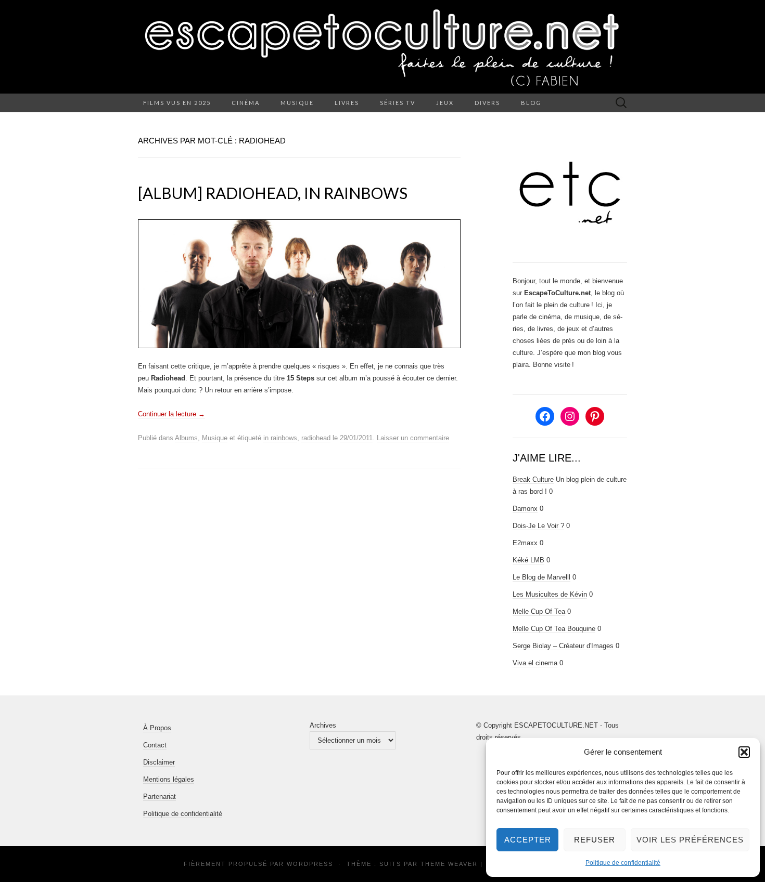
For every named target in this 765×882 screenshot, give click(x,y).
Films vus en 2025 (177, 102)
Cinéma (246, 102)
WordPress (310, 864)
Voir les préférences (690, 839)
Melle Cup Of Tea (539, 611)
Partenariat (159, 796)
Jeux (445, 102)
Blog (531, 102)
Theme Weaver (449, 864)
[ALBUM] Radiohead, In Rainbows (272, 192)
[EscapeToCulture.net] (382, 47)
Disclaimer (159, 762)
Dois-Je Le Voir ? (538, 526)
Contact (155, 745)
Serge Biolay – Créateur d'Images (563, 646)
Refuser (594, 839)
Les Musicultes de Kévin (550, 594)
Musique (297, 102)
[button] (744, 752)
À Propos (157, 728)
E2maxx (525, 543)
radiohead (315, 438)
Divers (487, 102)
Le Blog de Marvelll (541, 577)
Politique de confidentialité (622, 862)
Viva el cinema (535, 663)
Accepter (527, 839)
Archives (323, 725)
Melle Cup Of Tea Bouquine (554, 629)
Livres (347, 102)
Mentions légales (168, 779)
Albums (186, 438)
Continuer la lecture (171, 414)
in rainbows (280, 438)
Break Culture (533, 479)
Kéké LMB (528, 560)
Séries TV (397, 102)
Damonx (525, 508)
